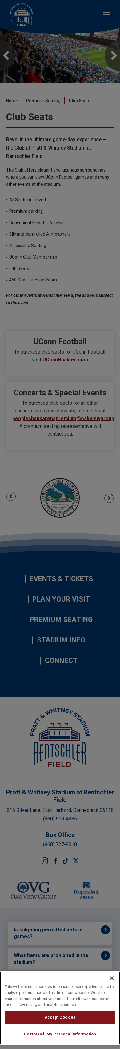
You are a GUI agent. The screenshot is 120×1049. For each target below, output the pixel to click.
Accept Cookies (60, 1017)
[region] (60, 1008)
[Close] (111, 978)
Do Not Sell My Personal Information (60, 1034)
